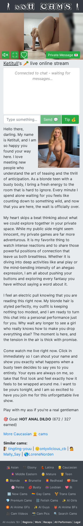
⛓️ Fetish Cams (47, 500)
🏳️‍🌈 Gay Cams (41, 494)
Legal (77, 522)
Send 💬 (51, 119)
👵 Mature (48, 474)
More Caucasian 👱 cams (25, 434)
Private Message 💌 (63, 55)
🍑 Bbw (72, 480)
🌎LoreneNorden (38, 454)
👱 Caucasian (67, 467)
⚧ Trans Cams (65, 494)
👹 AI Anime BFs (65, 507)
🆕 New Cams (17, 494)
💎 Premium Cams (19, 500)
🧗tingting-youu (17, 448)
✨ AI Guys (42, 507)
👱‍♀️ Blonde (12, 480)
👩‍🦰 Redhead (54, 480)
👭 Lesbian (53, 487)
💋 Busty (34, 487)
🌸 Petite (17, 487)
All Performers (63, 522)
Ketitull (10, 63)
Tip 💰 (70, 119)
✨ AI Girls (69, 500)
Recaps (47, 522)
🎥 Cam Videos (17, 513)
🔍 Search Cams (65, 513)
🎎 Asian (12, 467)
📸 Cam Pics (41, 513)
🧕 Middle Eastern (24, 474)
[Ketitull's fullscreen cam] (14, 54)
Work (38, 522)
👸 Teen (66, 474)
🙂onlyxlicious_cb (50, 448)
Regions (28, 522)
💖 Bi (68, 487)
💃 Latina (47, 467)
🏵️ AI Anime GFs (18, 507)
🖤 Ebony (29, 467)
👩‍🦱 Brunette (32, 480)
